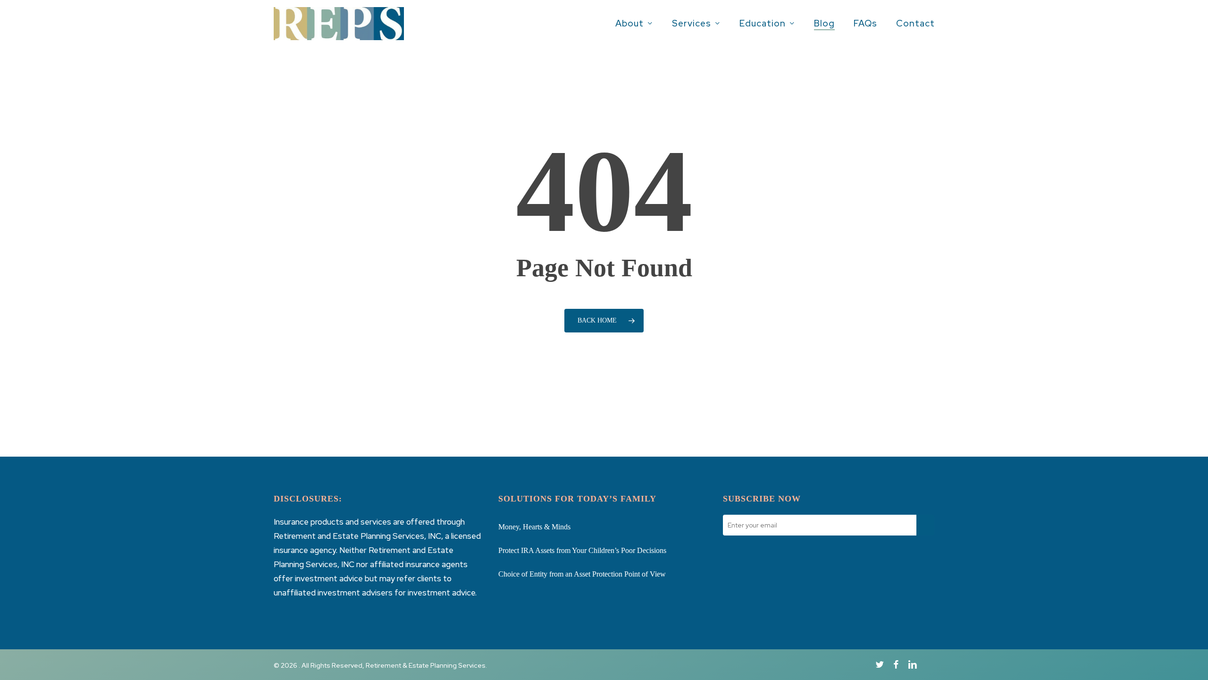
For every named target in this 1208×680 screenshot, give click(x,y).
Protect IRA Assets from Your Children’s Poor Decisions (582, 550)
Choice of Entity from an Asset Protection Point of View (582, 574)
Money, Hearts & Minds (534, 527)
